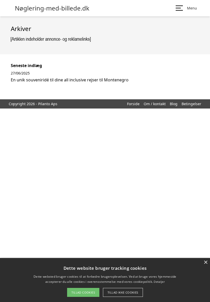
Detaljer (159, 282)
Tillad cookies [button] (83, 292)
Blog (173, 103)
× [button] (205, 262)
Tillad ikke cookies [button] (123, 292)
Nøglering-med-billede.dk (52, 8)
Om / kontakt (155, 103)
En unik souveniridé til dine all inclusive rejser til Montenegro (70, 80)
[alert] (105, 280)
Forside (133, 103)
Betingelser (191, 103)
